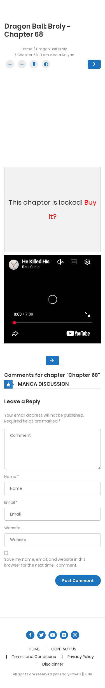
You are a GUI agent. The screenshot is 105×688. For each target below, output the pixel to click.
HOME (34, 649)
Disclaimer (52, 664)
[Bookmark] (34, 64)
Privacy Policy (80, 656)
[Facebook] (30, 635)
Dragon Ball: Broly (51, 49)
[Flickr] (64, 635)
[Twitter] (41, 635)
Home (27, 49)
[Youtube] (52, 635)
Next (94, 64)
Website (12, 528)
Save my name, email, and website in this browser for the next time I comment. (45, 562)
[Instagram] (75, 635)
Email (9, 502)
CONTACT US (63, 649)
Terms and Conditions (34, 656)
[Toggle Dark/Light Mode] (46, 64)
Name (10, 476)
